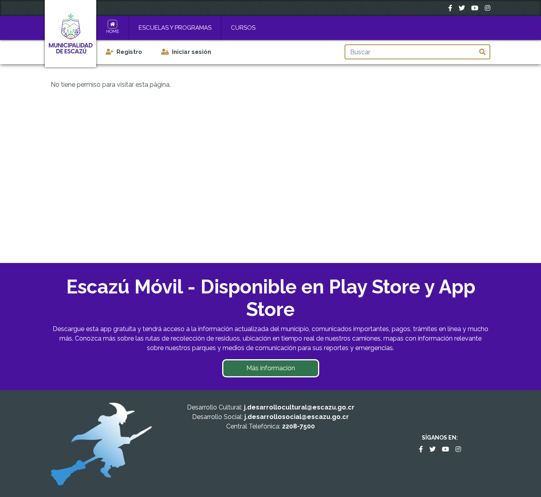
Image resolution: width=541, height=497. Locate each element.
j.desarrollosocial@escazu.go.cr (296, 417)
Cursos (243, 27)
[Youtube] (474, 8)
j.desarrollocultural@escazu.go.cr (299, 407)
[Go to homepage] (70, 34)
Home (112, 31)
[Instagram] (487, 8)
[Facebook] (450, 8)
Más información (270, 368)
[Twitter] (462, 8)
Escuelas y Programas (175, 27)
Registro (129, 51)
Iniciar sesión (191, 51)
